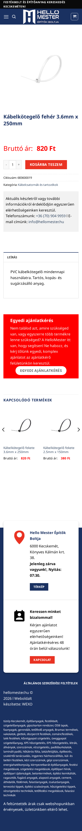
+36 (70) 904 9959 (51, 215)
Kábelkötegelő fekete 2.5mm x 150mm (58, 450)
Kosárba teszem (46, 164)
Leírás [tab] (12, 257)
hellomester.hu (16, 692)
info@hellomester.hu (46, 221)
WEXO (27, 704)
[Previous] (3, 438)
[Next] (78, 438)
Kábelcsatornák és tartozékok (38, 185)
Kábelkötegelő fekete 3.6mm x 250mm (19, 450)
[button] (6, 16)
